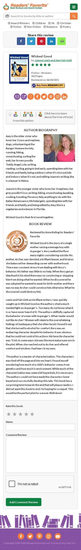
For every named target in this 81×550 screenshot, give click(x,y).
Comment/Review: (16, 434)
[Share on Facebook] (21, 41)
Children (40, 23)
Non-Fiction (34, 26)
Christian (65, 23)
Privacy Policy (58, 543)
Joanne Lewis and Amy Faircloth (53, 60)
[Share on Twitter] (31, 41)
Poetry (67, 26)
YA (52, 23)
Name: (9, 421)
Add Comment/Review (23, 502)
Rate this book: (14, 406)
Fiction (17, 26)
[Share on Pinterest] (41, 41)
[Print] (61, 41)
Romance (52, 26)
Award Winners (20, 23)
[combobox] (40, 16)
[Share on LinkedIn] (51, 41)
